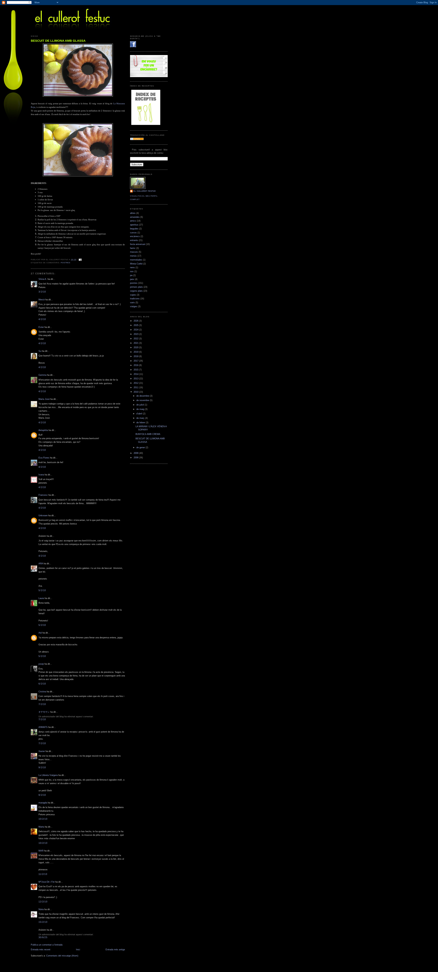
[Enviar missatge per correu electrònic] (79, 260)
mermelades (136, 259)
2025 (136, 325)
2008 (136, 457)
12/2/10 (42, 901)
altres (133, 213)
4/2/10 (42, 319)
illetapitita (43, 430)
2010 (136, 392)
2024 (136, 329)
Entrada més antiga (115, 949)
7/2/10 (42, 704)
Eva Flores (43, 457)
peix (132, 279)
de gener (141, 447)
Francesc (43, 495)
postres (65, 263)
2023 (136, 334)
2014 (136, 374)
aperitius (134, 224)
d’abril (139, 413)
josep (41, 664)
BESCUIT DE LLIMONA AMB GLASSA (58, 40)
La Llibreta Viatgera (48, 775)
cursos (133, 232)
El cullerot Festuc (144, 191)
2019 (136, 352)
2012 (136, 383)
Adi (40, 632)
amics (133, 220)
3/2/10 (42, 291)
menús (133, 256)
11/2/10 (42, 874)
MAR (40, 850)
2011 (136, 387)
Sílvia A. (42, 279)
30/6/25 (42, 937)
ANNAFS (43, 727)
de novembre (143, 400)
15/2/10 (42, 922)
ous (132, 271)
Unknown (43, 515)
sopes (133, 295)
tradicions (135, 298)
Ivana (41, 474)
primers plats (136, 287)
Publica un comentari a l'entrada (46, 944)
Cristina (42, 691)
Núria (41, 909)
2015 (136, 369)
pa (131, 275)
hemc (133, 248)
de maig (140, 409)
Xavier (41, 751)
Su (39, 351)
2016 (136, 365)
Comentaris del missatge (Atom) (62, 955)
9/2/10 (42, 767)
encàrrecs (135, 236)
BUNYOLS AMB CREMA (148, 434)
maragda (42, 802)
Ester (41, 327)
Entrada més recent (40, 949)
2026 (136, 320)
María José (44, 399)
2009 (136, 453)
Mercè (41, 299)
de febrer (141, 422)
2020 (136, 347)
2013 (136, 378)
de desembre (143, 396)
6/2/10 (42, 683)
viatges (133, 306)
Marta (41, 826)
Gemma (42, 375)
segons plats (136, 291)
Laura (41, 598)
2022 (136, 338)
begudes (134, 228)
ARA (40, 563)
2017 (136, 360)
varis (132, 302)
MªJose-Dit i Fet (46, 882)
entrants (134, 240)
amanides (135, 217)
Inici (78, 949)
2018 (136, 356)
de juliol (140, 404)
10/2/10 (42, 819)
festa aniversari (137, 244)
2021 (136, 343)
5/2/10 (42, 590)
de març (140, 418)
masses (134, 252)
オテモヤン (44, 712)
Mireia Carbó (136, 263)
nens (132, 267)
